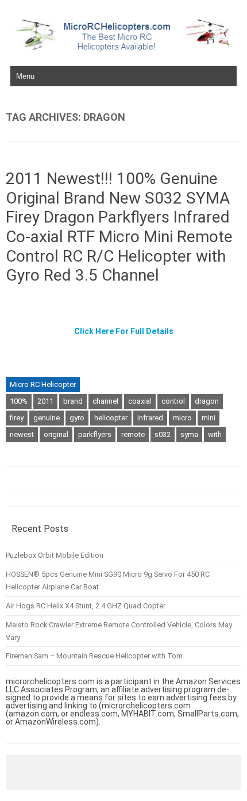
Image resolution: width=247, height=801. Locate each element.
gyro (77, 417)
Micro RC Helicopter (43, 384)
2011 (45, 401)
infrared (150, 417)
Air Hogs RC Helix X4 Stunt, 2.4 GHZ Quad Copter (85, 605)
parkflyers (94, 434)
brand (73, 401)
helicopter (111, 417)
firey (17, 417)
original (56, 434)
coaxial (140, 401)
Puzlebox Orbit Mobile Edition (54, 555)
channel (105, 401)
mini (208, 417)
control (173, 401)
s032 (163, 434)
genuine (46, 417)
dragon (207, 401)
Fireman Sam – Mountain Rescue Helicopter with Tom (94, 655)
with (215, 434)
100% (19, 401)
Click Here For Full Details (123, 331)
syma (189, 434)
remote (133, 434)
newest (22, 434)
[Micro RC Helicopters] (123, 48)
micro (182, 417)
